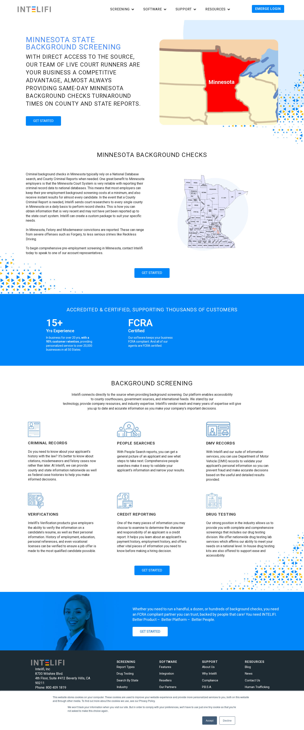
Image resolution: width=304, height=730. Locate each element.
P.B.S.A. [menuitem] (207, 687)
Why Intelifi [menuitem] (209, 673)
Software (152, 9)
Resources (215, 9)
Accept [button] (209, 720)
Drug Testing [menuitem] (125, 673)
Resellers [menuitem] (165, 680)
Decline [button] (227, 720)
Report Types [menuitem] (126, 667)
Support (184, 9)
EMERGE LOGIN (268, 9)
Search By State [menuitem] (127, 680)
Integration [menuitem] (166, 673)
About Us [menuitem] (208, 667)
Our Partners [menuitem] (167, 687)
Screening (120, 9)
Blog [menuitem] (248, 667)
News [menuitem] (249, 673)
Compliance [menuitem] (210, 680)
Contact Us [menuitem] (252, 680)
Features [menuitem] (165, 667)
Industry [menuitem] (122, 687)
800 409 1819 (56, 687)
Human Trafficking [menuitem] (257, 687)
